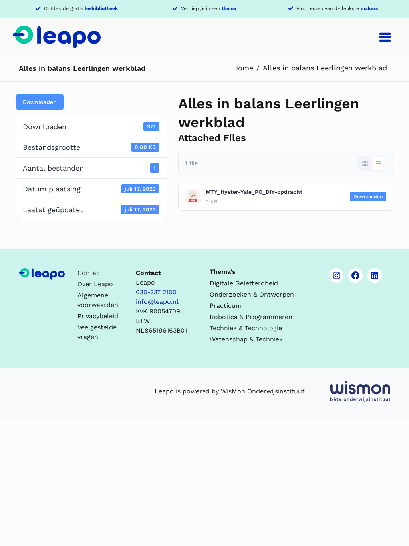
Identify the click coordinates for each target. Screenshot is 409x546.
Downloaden (40, 102)
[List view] (378, 163)
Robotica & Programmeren (251, 317)
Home (243, 68)
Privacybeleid (97, 316)
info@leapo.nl (157, 301)
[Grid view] (365, 163)
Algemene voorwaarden (97, 300)
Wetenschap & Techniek (246, 339)
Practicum (226, 305)
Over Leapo (95, 284)
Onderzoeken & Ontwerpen (252, 294)
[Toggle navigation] (385, 37)
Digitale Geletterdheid (244, 283)
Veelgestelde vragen (97, 332)
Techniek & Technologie (246, 328)
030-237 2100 (156, 292)
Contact (90, 273)
